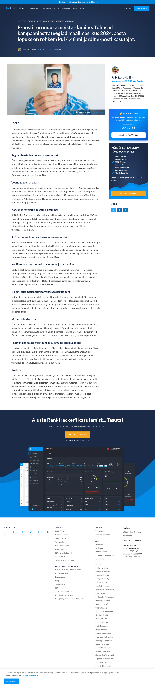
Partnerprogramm (62, 577)
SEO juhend (59, 588)
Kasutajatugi (100, 559)
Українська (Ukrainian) (104, 659)
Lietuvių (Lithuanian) (103, 640)
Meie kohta (127, 536)
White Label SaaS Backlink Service (68, 570)
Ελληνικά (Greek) (102, 622)
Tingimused (100, 531)
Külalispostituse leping (64, 595)
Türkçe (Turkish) (101, 604)
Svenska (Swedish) (102, 600)
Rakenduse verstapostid (104, 555)
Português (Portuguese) (104, 597)
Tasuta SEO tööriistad (63, 591)
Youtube (13, 532)
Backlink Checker (62, 545)
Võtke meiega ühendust (132, 532)
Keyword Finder (61, 535)
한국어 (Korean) (101, 662)
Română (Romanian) (103, 648)
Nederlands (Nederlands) (105, 590)
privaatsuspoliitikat (30, 675)
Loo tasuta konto (77, 435)
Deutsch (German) (102, 571)
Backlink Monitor (62, 549)
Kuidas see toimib (48, 8)
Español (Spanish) (102, 575)
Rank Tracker (60, 531)
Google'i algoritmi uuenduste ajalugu (69, 599)
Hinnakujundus (64, 8)
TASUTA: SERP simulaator (65, 560)
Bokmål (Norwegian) (103, 666)
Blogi (75, 8)
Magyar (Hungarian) (103, 633)
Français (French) (102, 579)
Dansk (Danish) (101, 619)
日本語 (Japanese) (102, 586)
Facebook (5, 532)
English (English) (101, 568)
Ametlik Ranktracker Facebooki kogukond (22, 532)
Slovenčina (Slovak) (103, 651)
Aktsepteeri (11, 681)
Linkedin (39, 532)
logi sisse (72, 440)
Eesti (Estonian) (101, 626)
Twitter (30, 532)
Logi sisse (128, 8)
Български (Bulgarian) (104, 611)
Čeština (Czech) (101, 615)
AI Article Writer (61, 556)
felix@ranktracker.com (131, 556)
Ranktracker (15, 8)
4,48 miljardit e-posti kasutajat (49, 137)
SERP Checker (60, 538)
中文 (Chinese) (101, 608)
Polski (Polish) (101, 593)
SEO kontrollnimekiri (63, 553)
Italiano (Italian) (101, 582)
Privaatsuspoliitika (102, 535)
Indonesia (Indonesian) (104, 637)
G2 (48, 532)
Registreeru (142, 8)
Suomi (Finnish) (101, 629)
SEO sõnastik (60, 584)
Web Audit (59, 542)
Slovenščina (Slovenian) (104, 655)
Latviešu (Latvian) (102, 644)
